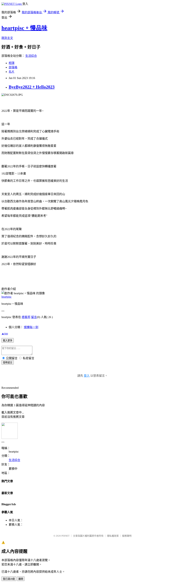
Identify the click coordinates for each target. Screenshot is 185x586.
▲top (4, 333)
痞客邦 (26, 317)
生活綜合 (31, 55)
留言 (34, 317)
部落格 (13, 67)
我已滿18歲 (9, 579)
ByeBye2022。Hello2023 (32, 87)
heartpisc (6, 296)
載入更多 (7, 340)
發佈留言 (7, 362)
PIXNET (65, 535)
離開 (20, 579)
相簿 (11, 63)
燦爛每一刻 (31, 327)
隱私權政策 (113, 535)
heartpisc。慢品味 (24, 28)
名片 (11, 71)
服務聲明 (127, 535)
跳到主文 (7, 37)
